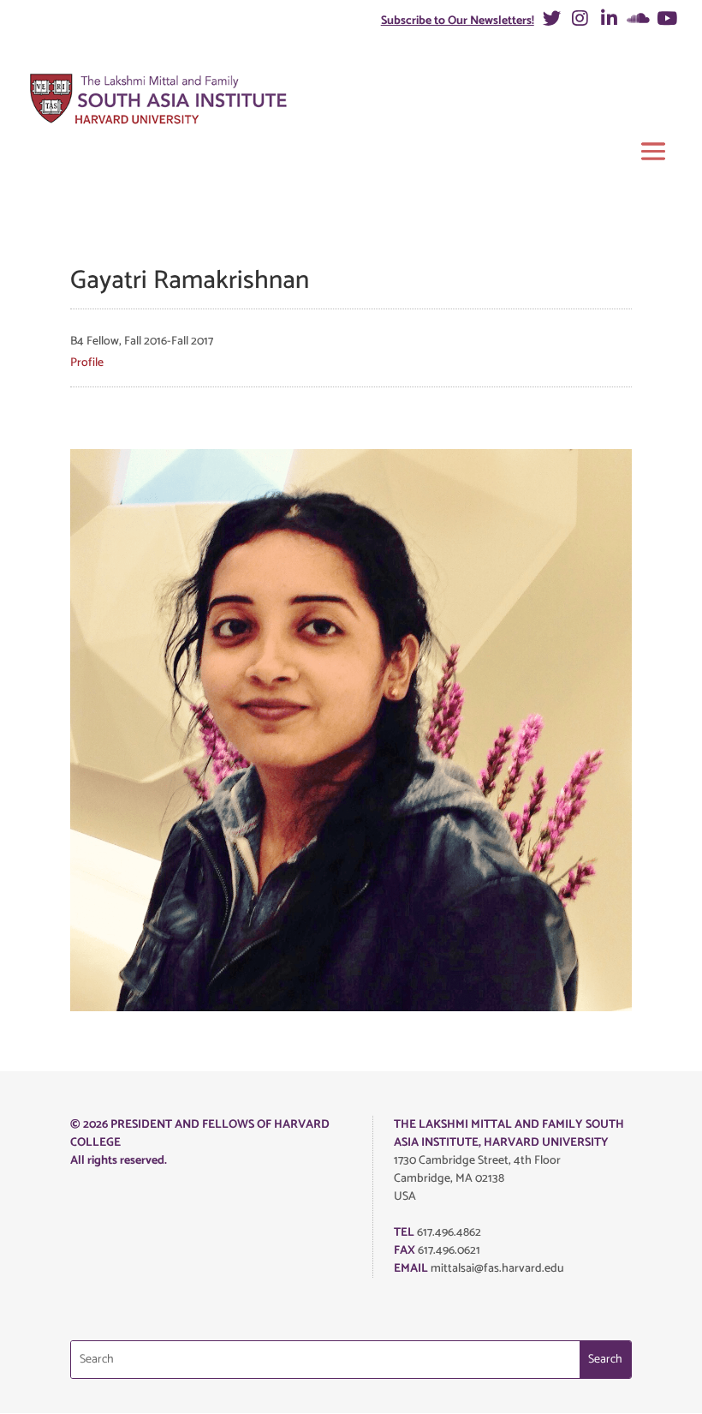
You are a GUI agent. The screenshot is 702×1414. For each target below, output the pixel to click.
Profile (87, 363)
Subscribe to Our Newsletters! (457, 21)
